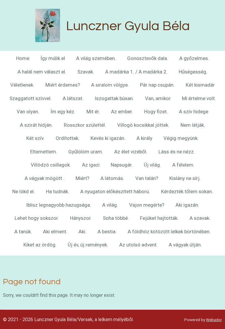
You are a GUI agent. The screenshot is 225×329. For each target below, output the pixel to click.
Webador (214, 319)
